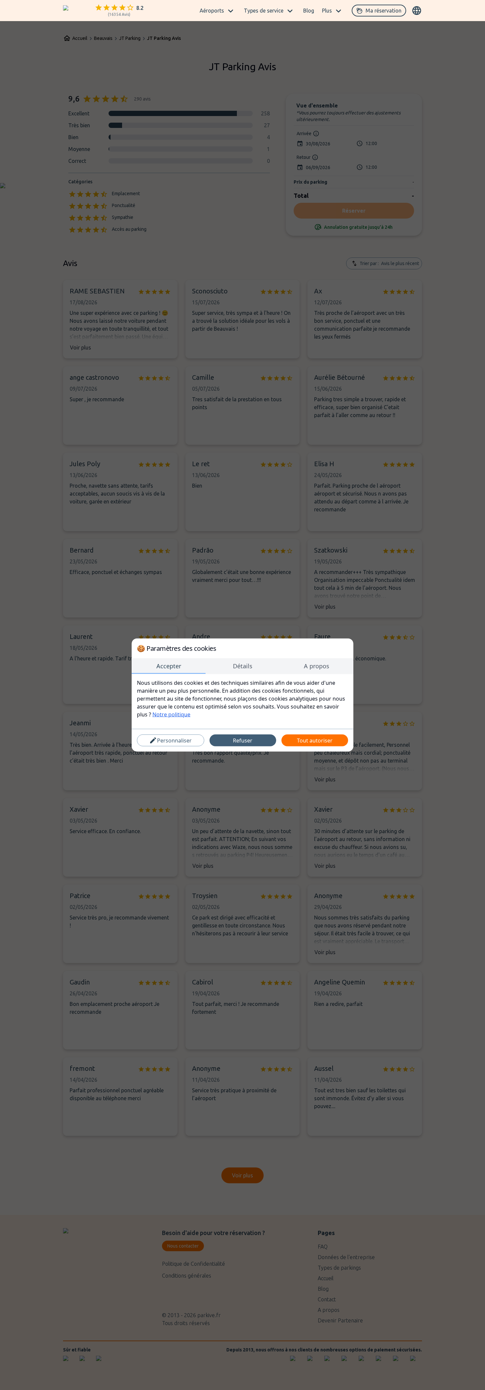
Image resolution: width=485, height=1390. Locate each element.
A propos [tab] (316, 666)
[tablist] (242, 666)
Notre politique (171, 714)
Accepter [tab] (168, 666)
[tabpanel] (242, 698)
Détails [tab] (242, 666)
